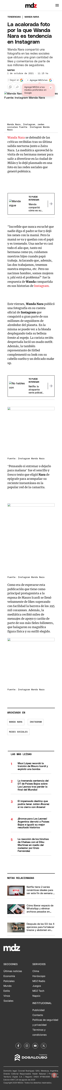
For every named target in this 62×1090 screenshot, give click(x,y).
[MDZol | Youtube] (35, 1045)
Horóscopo (38, 976)
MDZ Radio (38, 981)
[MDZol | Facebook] (18, 1045)
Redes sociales (18, 732)
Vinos (6, 995)
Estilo (6, 990)
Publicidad (38, 1010)
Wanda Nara (16, 137)
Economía (9, 976)
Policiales (9, 981)
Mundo (7, 985)
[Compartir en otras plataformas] (17, 87)
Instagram (41, 286)
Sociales (8, 1000)
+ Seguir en (13, 80)
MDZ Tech (38, 990)
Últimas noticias (12, 971)
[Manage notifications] (54, 1075)
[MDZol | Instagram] (26, 1045)
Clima (35, 971)
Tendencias (14, 17)
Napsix (11, 70)
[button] (57, 5)
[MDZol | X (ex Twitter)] (43, 1045)
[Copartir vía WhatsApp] (10, 87)
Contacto (37, 1015)
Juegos (36, 985)
